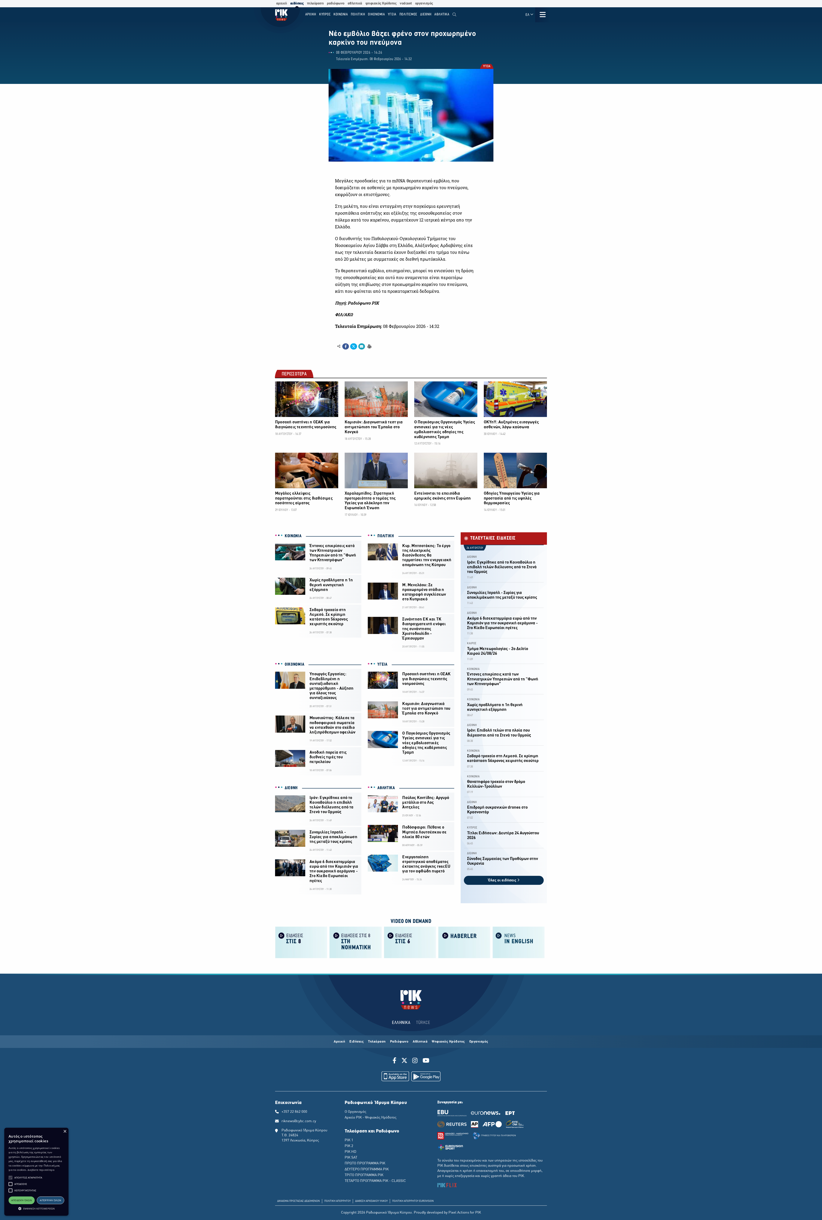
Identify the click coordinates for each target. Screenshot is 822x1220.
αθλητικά (355, 3)
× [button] (64, 1131)
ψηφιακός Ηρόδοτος (381, 3)
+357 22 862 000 (294, 1112)
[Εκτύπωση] (369, 346)
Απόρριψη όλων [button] (50, 1200)
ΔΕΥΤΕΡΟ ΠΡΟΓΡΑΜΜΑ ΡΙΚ (367, 1169)
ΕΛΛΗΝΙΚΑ (401, 1023)
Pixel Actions (458, 1212)
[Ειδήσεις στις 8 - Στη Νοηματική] (355, 942)
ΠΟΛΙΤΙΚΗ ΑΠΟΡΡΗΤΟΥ (337, 1201)
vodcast (406, 3)
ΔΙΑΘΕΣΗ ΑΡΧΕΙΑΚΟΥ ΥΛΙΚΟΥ (371, 1201)
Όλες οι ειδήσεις (502, 880)
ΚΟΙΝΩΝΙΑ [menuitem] (341, 14)
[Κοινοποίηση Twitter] (353, 346)
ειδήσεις (297, 3)
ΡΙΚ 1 (349, 1140)
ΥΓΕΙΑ (487, 67)
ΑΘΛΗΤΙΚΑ (386, 788)
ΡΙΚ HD (350, 1152)
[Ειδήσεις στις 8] (301, 942)
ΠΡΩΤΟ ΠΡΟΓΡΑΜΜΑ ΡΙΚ (365, 1163)
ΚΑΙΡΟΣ (472, 643)
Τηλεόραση (377, 1041)
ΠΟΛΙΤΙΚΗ (385, 536)
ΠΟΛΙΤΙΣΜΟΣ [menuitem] (408, 14)
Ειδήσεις (356, 1041)
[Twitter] (404, 1061)
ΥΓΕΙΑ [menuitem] (392, 14)
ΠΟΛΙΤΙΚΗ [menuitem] (358, 14)
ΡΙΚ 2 (349, 1146)
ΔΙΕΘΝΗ (291, 788)
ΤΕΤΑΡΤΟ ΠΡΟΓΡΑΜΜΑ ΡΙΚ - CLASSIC (375, 1181)
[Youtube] (426, 1061)
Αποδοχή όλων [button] (21, 1200)
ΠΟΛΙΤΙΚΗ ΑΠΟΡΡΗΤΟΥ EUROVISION (413, 1201)
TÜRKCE (423, 1023)
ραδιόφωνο (335, 3)
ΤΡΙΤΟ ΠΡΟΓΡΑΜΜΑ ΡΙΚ (364, 1175)
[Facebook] (395, 1061)
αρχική (281, 3)
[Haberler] (464, 942)
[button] (10, 1177)
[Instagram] (415, 1061)
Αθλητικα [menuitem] (442, 14)
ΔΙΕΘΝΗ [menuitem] (426, 14)
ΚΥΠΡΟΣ (472, 827)
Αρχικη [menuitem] (310, 14)
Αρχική (339, 1041)
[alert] (36, 1172)
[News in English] (519, 942)
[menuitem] (454, 14)
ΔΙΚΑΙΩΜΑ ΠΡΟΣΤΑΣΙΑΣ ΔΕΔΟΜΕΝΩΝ (298, 1201)
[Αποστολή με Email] (361, 346)
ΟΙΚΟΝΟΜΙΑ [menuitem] (376, 14)
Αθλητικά (420, 1041)
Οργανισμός (478, 1041)
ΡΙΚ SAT (351, 1157)
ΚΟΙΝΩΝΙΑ (293, 536)
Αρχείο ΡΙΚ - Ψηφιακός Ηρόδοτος (370, 1117)
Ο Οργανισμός (355, 1112)
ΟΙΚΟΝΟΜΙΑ (294, 664)
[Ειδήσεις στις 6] (410, 942)
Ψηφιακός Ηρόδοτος (448, 1041)
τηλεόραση (315, 3)
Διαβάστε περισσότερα (41, 1169)
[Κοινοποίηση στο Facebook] (345, 346)
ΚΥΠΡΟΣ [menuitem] (325, 14)
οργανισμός (424, 3)
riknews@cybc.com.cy (298, 1121)
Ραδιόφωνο (399, 1041)
